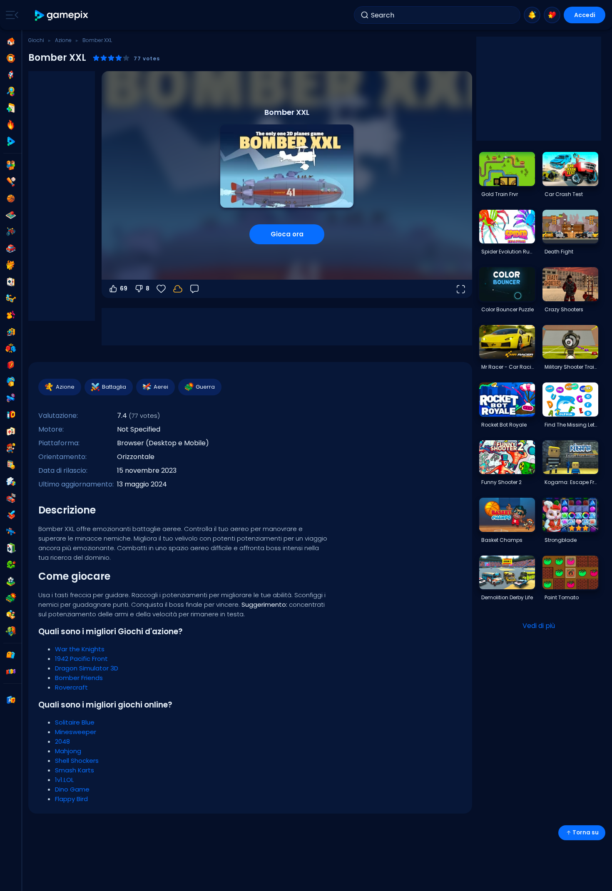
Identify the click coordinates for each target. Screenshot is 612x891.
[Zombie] (11, 631)
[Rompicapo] (11, 481)
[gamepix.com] (62, 15)
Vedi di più (538, 625)
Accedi (584, 15)
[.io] (11, 415)
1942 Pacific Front (81, 658)
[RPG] (11, 514)
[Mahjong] (11, 431)
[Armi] (11, 398)
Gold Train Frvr (499, 194)
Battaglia (114, 387)
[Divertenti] (11, 381)
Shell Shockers (77, 760)
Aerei (161, 387)
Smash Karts (74, 770)
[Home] (11, 41)
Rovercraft (71, 687)
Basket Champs (501, 540)
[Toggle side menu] (10, 15)
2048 (62, 741)
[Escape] (11, 331)
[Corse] (11, 498)
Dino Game (72, 789)
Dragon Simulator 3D (86, 668)
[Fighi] (11, 298)
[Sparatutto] (11, 531)
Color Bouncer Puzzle (507, 309)
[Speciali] (11, 141)
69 (123, 288)
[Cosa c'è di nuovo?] (532, 15)
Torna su (585, 832)
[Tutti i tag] (11, 655)
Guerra (205, 387)
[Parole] (11, 614)
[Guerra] (11, 598)
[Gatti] (11, 265)
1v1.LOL (64, 779)
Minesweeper (75, 731)
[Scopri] (11, 91)
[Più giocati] (11, 75)
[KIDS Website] (11, 671)
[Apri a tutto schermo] (460, 289)
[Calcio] (11, 581)
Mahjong (68, 751)
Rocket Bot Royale (504, 424)
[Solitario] (11, 548)
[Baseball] (11, 182)
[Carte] (11, 281)
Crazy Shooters (564, 309)
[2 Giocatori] (11, 165)
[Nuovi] (11, 108)
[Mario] (11, 448)
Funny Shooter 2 (501, 482)
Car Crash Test (564, 194)
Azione (63, 40)
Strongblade (561, 540)
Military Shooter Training (571, 366)
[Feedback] (194, 289)
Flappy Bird (71, 798)
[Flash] (11, 365)
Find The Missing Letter (571, 424)
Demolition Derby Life (507, 597)
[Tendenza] (11, 125)
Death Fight (559, 251)
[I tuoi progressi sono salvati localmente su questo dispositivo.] (178, 289)
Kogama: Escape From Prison (571, 482)
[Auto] (11, 248)
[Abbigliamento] (11, 315)
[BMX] (11, 231)
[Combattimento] (11, 348)
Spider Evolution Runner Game (508, 251)
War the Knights (79, 649)
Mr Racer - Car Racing (508, 366)
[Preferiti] (552, 15)
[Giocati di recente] (11, 58)
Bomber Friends (79, 677)
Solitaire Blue (75, 722)
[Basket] (11, 198)
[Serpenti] (11, 564)
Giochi (36, 40)
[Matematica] (11, 465)
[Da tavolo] (11, 215)
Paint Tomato (562, 597)
